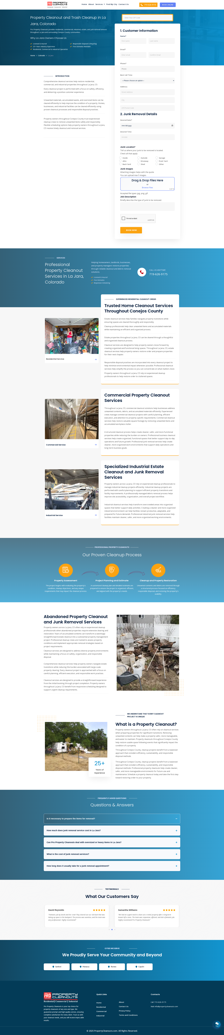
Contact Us (124, 4)
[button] (100, 4)
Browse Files (147, 187)
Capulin (141, 967)
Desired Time (125, 132)
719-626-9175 (158, 274)
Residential (101, 1007)
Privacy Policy (124, 1011)
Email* (123, 49)
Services (99, 4)
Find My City (111, 4)
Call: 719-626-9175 (158, 1002)
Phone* (123, 63)
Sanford (58, 967)
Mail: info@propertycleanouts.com (164, 1006)
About (91, 4)
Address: (124, 86)
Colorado (41, 55)
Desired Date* (126, 120)
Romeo (113, 967)
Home (84, 4)
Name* (123, 36)
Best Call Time (126, 75)
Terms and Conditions (128, 1015)
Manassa (86, 967)
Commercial (101, 1011)
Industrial (100, 1015)
